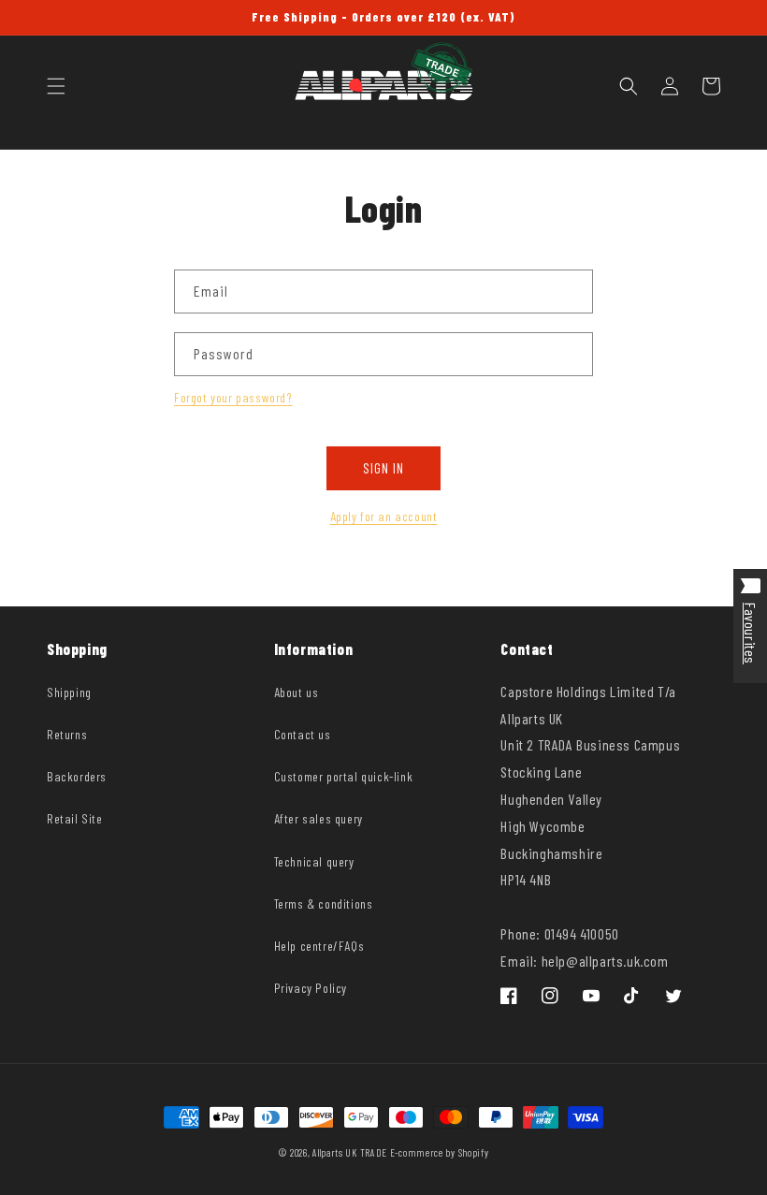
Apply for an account (384, 516)
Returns (67, 734)
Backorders (77, 776)
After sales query (318, 818)
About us (296, 692)
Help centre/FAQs (319, 946)
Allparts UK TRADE (349, 1152)
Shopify (473, 1152)
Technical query (314, 861)
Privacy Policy (310, 988)
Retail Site (75, 818)
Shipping (69, 692)
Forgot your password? (233, 397)
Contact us (302, 734)
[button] (56, 86)
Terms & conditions (323, 903)
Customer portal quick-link (343, 776)
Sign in (383, 467)
